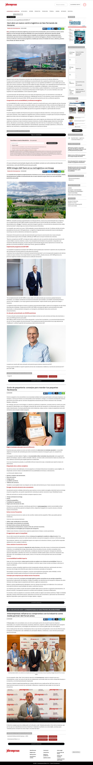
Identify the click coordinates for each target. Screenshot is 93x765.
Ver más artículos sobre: (16, 610)
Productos (37, 11)
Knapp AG (78, 68)
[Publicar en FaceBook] (52, 29)
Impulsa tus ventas (72, 202)
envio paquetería (42, 506)
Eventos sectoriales (72, 206)
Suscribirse (77, 130)
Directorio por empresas (74, 195)
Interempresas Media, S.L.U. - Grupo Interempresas (48, 763)
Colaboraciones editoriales (60, 759)
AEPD (34, 155)
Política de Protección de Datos (31, 149)
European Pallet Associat (80, 92)
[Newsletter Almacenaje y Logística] (77, 113)
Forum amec (11, 623)
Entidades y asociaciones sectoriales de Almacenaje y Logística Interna (75, 191)
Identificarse (33, 750)
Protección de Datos (60, 753)
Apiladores (79, 85)
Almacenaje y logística (13, 11)
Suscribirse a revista (33, 757)
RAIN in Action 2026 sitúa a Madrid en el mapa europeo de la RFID (76, 156)
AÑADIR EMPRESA (76, 752)
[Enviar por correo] (49, 29)
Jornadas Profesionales (73, 201)
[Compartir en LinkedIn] (59, 29)
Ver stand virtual (52, 376)
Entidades (63, 11)
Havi (8, 31)
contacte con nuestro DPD (45, 154)
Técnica (51, 11)
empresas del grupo (36, 153)
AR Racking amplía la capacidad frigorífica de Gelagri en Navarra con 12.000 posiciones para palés (77, 149)
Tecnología (45, 11)
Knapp (19, 224)
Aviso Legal (22, 149)
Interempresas (40, 677)
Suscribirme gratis (52, 143)
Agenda (57, 11)
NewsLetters (33, 754)
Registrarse (32, 752)
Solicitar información (42, 376)
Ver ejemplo (33, 140)
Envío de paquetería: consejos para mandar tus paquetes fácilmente (77, 162)
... (76, 62)
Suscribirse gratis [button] (75, 4)
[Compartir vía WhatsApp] (62, 29)
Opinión (31, 11)
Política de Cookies (59, 756)
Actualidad (24, 11)
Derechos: (52, 153)
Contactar (45, 750)
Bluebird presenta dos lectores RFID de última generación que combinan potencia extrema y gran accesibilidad (77, 169)
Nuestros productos (45, 755)
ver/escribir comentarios (36, 380)
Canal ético (46, 752)
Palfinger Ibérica (78, 54)
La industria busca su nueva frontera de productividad (42, 610)
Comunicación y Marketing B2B (75, 204)
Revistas (70, 11)
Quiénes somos (46, 757)
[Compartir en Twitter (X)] (55, 29)
